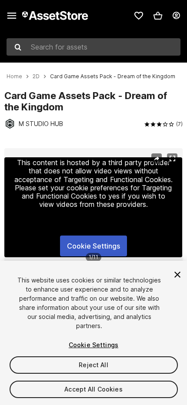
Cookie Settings (93, 246)
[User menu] (176, 15)
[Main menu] (11, 15)
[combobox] (93, 47)
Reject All (93, 364)
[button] (158, 15)
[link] (139, 15)
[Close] (177, 274)
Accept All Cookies (93, 389)
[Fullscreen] (172, 158)
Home (14, 76)
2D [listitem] (36, 76)
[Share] (156, 158)
